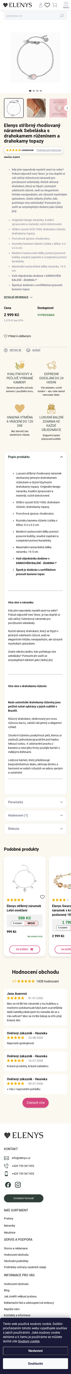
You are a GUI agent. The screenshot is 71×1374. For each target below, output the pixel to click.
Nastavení (35, 1351)
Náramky (9, 1225)
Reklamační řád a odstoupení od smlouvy (29, 1302)
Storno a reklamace (16, 1248)
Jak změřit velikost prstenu (20, 1296)
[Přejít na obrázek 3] (37, 91)
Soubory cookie (28, 1341)
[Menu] (66, 5)
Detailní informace (16, 297)
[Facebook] (7, 1184)
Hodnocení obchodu (35, 972)
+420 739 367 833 (23, 1165)
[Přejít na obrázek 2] (34, 91)
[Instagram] (17, 1184)
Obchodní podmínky (16, 1261)
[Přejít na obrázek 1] (30, 91)
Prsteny (8, 1218)
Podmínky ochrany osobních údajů (25, 1267)
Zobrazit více (36, 1103)
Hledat (61, 15)
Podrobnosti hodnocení (49, 150)
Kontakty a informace (17, 1315)
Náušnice (9, 1232)
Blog (6, 1290)
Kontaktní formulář (24, 1198)
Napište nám (12, 1309)
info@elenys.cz (21, 1158)
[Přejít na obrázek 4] (41, 91)
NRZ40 (31, 923)
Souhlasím (35, 1363)
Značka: (12, 157)
